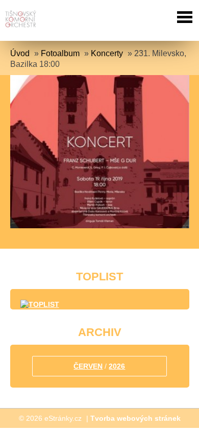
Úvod (20, 53)
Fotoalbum (60, 53)
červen (88, 366)
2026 (117, 366)
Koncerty (107, 53)
